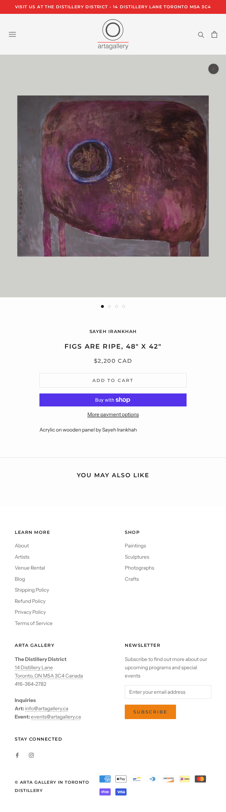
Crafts (132, 579)
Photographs (139, 568)
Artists (22, 557)
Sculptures (137, 557)
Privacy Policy (30, 612)
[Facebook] (17, 755)
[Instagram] (31, 755)
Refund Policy (30, 601)
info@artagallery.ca (46, 708)
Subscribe (150, 712)
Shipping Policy (32, 590)
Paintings (135, 546)
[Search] (201, 34)
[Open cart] (214, 34)
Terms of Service (34, 623)
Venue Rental (30, 568)
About (22, 546)
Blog (20, 579)
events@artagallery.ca (56, 717)
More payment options (113, 414)
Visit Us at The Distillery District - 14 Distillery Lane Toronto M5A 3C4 (113, 6)
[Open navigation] (12, 34)
